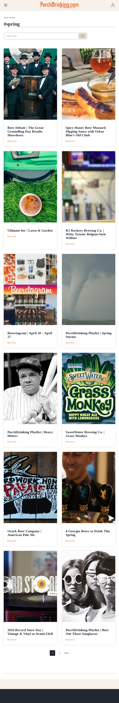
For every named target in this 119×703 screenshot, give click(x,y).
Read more (11, 141)
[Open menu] (5, 5)
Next (67, 652)
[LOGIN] (112, 5)
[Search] (82, 36)
